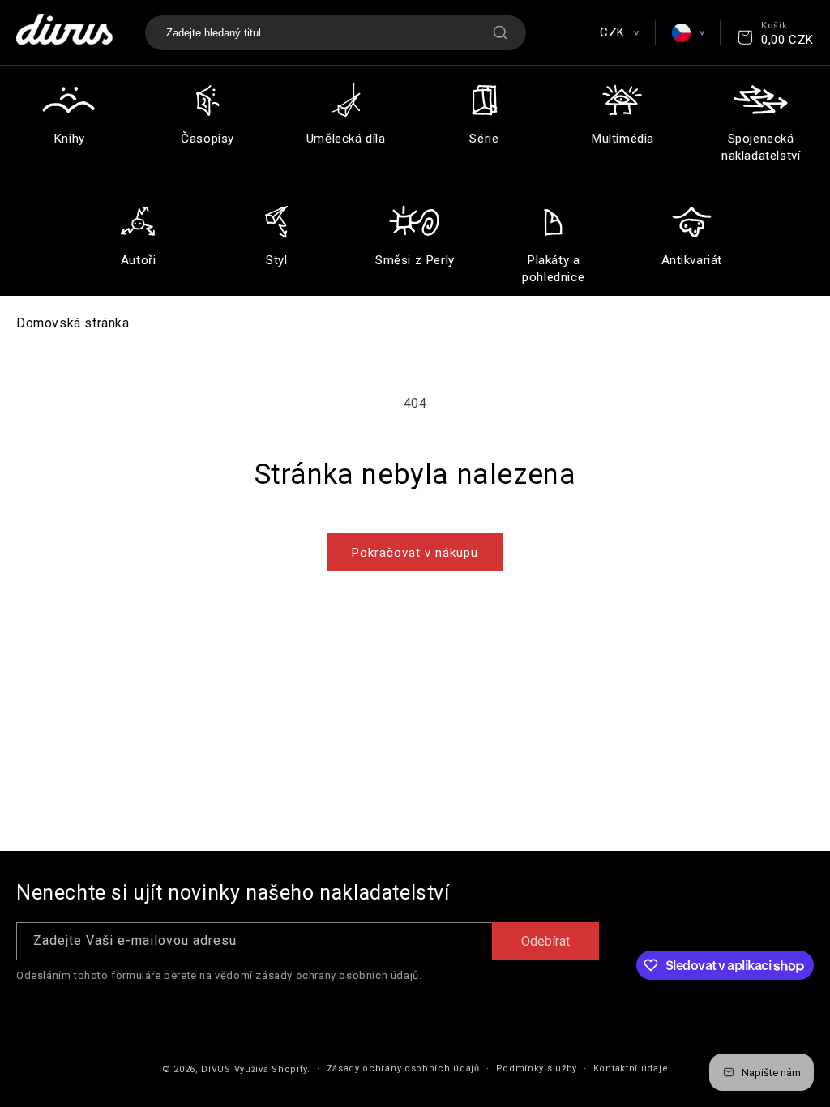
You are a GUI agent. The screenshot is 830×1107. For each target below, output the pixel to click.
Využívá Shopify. (272, 1069)
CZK (619, 32)
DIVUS (216, 1069)
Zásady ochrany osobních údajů (403, 1068)
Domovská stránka (73, 323)
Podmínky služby (537, 1068)
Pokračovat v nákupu (415, 552)
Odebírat (545, 941)
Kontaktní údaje (631, 1068)
